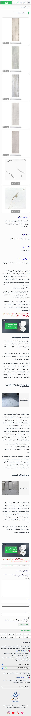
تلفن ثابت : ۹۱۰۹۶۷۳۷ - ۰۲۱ (22, 664)
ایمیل (27, 605)
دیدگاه (27, 578)
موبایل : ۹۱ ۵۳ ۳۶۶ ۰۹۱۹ (23, 668)
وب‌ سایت (26, 612)
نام (28, 599)
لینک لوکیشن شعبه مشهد (22, 678)
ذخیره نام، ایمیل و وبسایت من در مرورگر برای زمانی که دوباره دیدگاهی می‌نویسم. (17, 620)
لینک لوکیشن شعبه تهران (22, 651)
